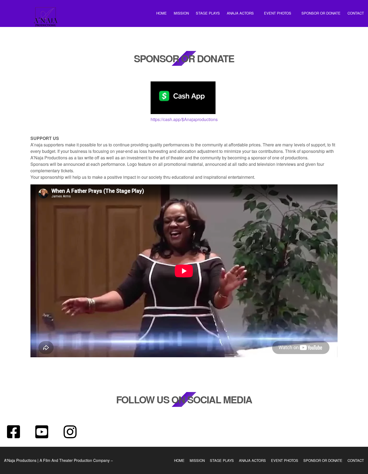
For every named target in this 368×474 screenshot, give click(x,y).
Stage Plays (208, 13)
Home (161, 13)
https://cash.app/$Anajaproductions (184, 119)
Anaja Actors (240, 13)
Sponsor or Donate (321, 13)
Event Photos (277, 13)
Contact (356, 13)
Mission (181, 13)
